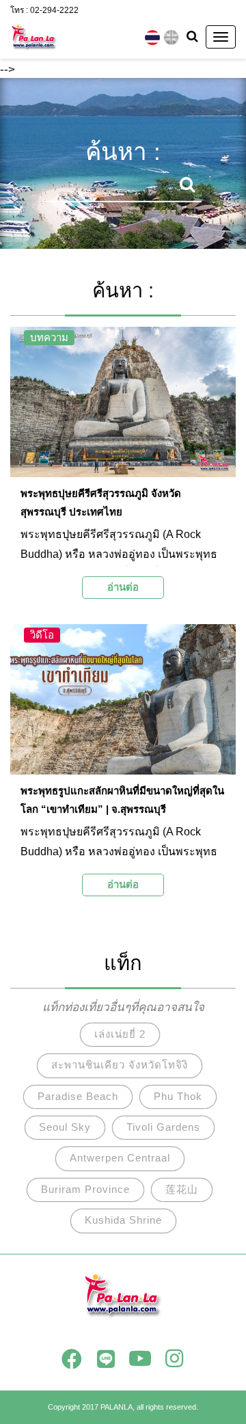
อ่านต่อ (123, 587)
